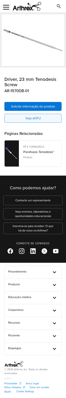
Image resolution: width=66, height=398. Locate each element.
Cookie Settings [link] (25, 391)
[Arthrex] (25, 6)
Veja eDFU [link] (33, 118)
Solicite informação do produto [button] (33, 106)
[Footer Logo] (13, 364)
